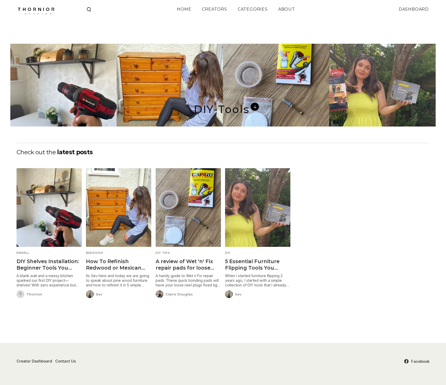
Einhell (23, 252)
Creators (214, 9)
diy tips (163, 252)
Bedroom (94, 252)
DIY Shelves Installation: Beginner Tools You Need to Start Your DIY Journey (48, 271)
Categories (253, 9)
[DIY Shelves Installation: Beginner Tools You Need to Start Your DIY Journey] (49, 207)
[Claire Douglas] (159, 294)
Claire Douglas (179, 294)
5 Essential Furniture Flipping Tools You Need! (252, 267)
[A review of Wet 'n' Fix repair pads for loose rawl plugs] (188, 207)
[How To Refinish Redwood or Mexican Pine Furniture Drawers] (118, 207)
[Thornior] (20, 294)
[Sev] (90, 294)
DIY (227, 252)
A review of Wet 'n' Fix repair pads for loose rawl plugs (184, 267)
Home (184, 9)
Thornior (34, 294)
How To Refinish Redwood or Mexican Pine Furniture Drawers (117, 267)
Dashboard (414, 9)
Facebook (420, 361)
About (286, 9)
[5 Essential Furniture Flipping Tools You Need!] (257, 207)
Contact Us (65, 361)
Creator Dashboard (34, 361)
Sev (99, 294)
